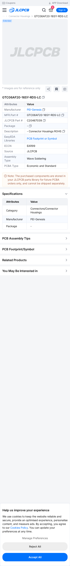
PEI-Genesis (34, 109)
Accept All (35, 557)
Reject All (35, 546)
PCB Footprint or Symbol (42, 138)
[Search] (44, 10)
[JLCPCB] (23, 10)
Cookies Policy (19, 527)
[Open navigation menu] (4, 10)
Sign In (62, 10)
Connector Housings (19, 16)
